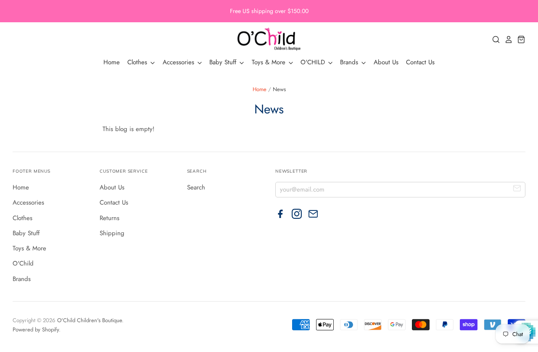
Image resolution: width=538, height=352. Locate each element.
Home (111, 62)
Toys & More (269, 62)
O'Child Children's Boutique (89, 320)
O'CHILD (314, 62)
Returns (109, 218)
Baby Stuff (223, 62)
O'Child (23, 263)
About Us (386, 62)
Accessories (179, 62)
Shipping (112, 233)
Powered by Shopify (36, 330)
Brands (350, 62)
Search (196, 187)
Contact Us (420, 62)
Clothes (138, 62)
